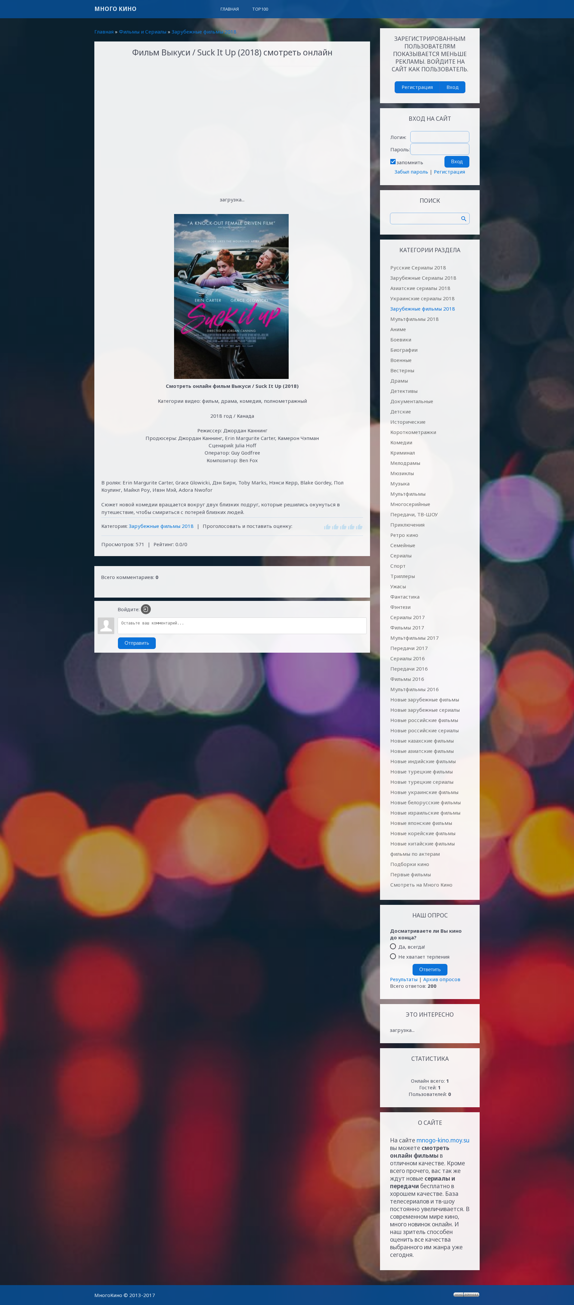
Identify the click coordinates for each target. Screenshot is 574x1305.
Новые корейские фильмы (422, 833)
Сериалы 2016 (407, 658)
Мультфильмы (408, 493)
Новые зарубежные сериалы (425, 709)
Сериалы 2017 (407, 617)
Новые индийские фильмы (423, 761)
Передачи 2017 (409, 648)
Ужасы (398, 586)
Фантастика (405, 596)
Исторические (408, 421)
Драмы (399, 380)
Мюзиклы (402, 473)
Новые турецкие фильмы (421, 771)
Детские (400, 411)
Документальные (411, 401)
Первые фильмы (410, 874)
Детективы (404, 391)
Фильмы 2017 (407, 627)
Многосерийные (410, 504)
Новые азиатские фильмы (422, 751)
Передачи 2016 (409, 668)
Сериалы (401, 555)
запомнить (410, 162)
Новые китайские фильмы (422, 843)
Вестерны (402, 370)
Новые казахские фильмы (422, 740)
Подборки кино (409, 864)
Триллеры (402, 576)
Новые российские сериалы (424, 730)
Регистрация (417, 87)
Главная (104, 31)
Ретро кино (404, 535)
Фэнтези (400, 607)
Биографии (404, 349)
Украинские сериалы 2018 (422, 298)
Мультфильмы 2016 (414, 689)
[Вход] (146, 609)
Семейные (402, 545)
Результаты (404, 979)
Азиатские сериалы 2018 (420, 288)
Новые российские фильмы (424, 720)
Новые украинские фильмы (424, 792)
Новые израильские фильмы (425, 812)
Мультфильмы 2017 (414, 637)
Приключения (407, 524)
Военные (401, 360)
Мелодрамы (405, 463)
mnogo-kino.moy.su (443, 1140)
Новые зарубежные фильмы (424, 699)
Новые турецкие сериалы (421, 781)
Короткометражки (413, 432)
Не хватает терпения (423, 956)
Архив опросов (441, 979)
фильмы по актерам (415, 853)
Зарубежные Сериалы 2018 (423, 277)
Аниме (398, 329)
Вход (452, 87)
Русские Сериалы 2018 (418, 267)
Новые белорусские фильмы (425, 802)
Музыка (400, 483)
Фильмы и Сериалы (142, 31)
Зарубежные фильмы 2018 (204, 31)
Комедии (401, 442)
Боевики (400, 339)
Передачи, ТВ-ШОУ (414, 514)
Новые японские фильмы (421, 823)
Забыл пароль (411, 171)
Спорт (398, 565)
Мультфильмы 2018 (414, 319)
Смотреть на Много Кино (421, 884)
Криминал (402, 452)
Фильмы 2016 (407, 679)
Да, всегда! (411, 946)
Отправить (137, 643)
